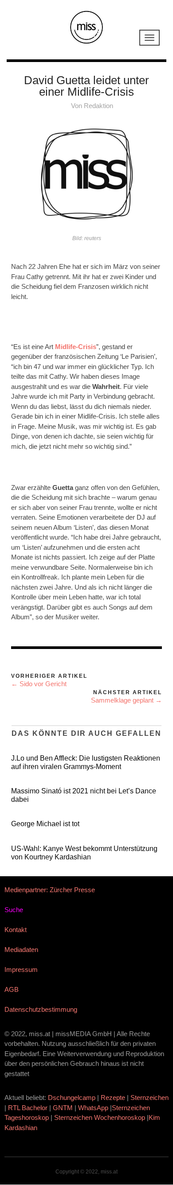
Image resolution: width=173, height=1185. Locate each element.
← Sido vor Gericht (39, 684)
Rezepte (113, 1097)
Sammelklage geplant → (126, 700)
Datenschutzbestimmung (40, 1009)
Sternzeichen (149, 1097)
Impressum (21, 969)
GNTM (63, 1107)
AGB (11, 989)
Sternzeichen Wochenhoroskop (99, 1117)
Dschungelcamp (71, 1097)
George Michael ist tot (45, 824)
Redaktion (98, 105)
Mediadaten (21, 949)
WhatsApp (93, 1107)
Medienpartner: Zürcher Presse (49, 890)
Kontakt (15, 929)
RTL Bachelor (27, 1107)
